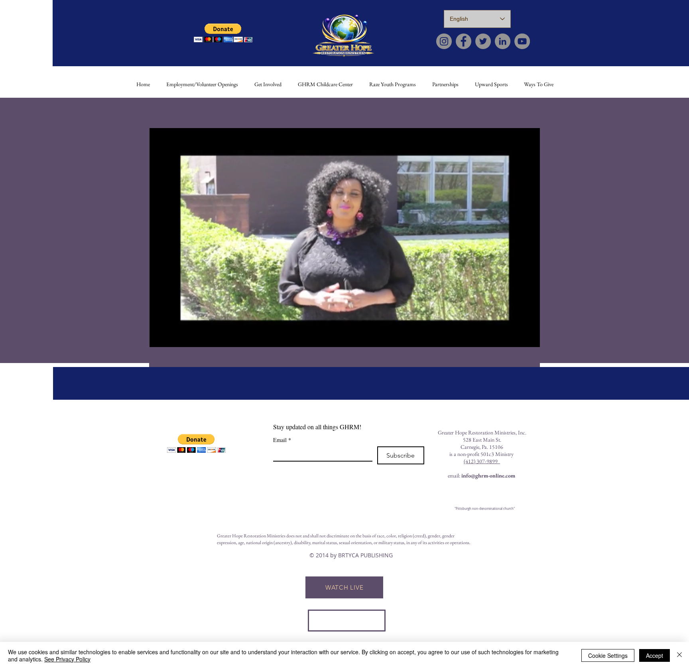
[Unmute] (173, 336)
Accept (654, 655)
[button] (223, 33)
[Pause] (160, 336)
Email (282, 439)
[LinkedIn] (502, 41)
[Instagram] (444, 41)
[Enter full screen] (529, 336)
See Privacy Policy (67, 659)
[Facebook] (463, 41)
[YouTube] (522, 41)
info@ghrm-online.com (488, 475)
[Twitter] (483, 41)
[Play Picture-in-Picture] (515, 336)
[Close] (679, 655)
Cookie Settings (608, 655)
